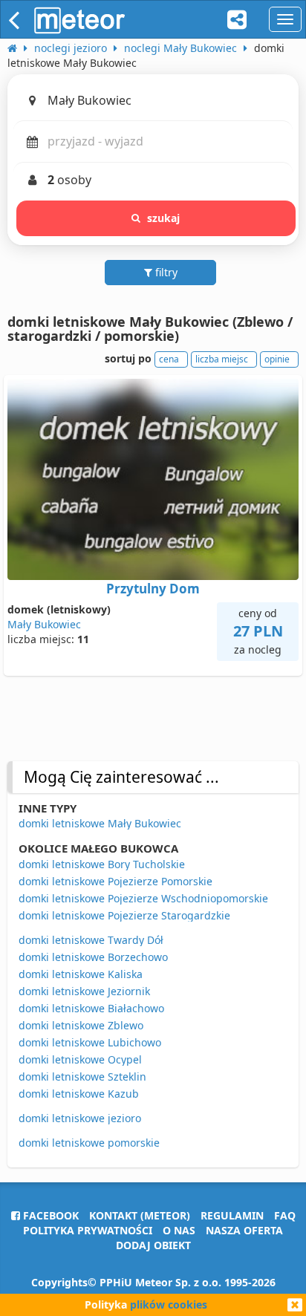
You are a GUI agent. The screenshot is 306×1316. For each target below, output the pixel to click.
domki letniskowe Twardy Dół (91, 940)
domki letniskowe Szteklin (82, 1076)
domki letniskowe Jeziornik (84, 991)
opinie (277, 359)
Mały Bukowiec (44, 624)
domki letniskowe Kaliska (81, 974)
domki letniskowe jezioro (80, 1118)
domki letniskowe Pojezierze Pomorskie (115, 881)
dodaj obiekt (153, 1245)
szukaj (163, 218)
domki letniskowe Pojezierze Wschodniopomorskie (143, 898)
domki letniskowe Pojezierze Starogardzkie (124, 915)
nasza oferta (244, 1230)
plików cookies (168, 1304)
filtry (165, 272)
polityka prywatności (87, 1230)
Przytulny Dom (153, 588)
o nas (179, 1230)
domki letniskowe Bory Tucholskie (102, 864)
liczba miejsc (221, 359)
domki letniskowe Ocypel (80, 1059)
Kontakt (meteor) (139, 1215)
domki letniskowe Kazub (79, 1094)
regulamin (232, 1215)
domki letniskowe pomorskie (89, 1143)
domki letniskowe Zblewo (81, 1025)
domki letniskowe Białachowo (91, 1008)
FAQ (285, 1215)
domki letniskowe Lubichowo (90, 1042)
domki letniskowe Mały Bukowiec (100, 823)
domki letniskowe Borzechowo (93, 957)
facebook (49, 1215)
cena (169, 359)
